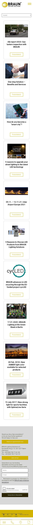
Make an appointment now (15, 442)
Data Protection (7, 516)
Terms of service (24, 514)
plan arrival (15, 458)
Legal (16, 516)
